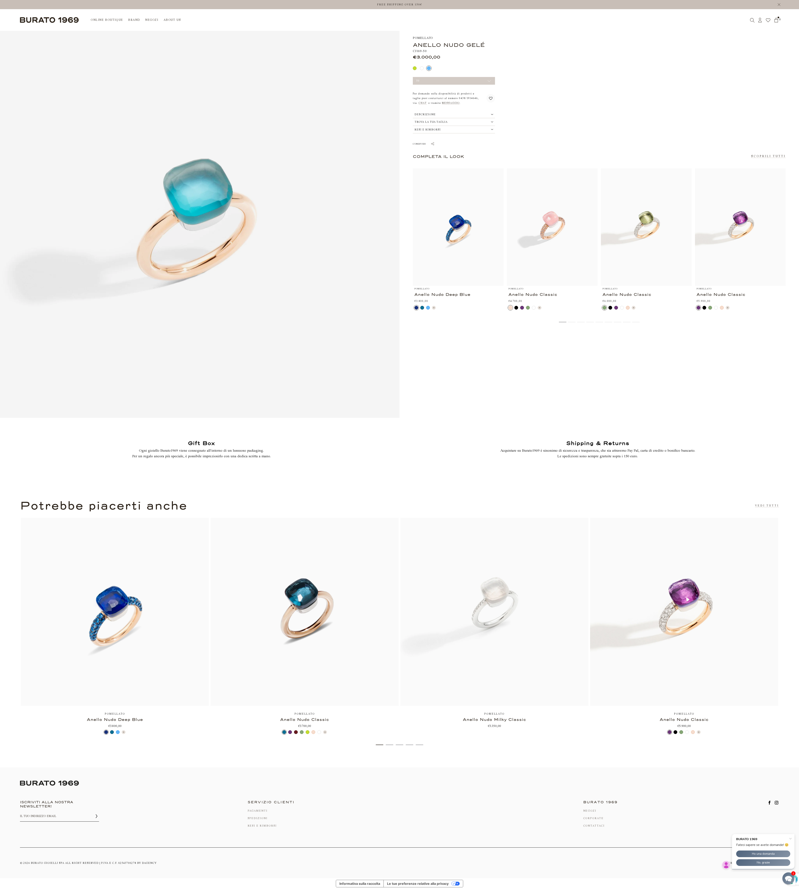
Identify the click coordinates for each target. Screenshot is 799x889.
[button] (490, 98)
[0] (776, 20)
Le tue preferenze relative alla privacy (418, 884)
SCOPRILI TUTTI (768, 156)
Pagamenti (258, 810)
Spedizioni (258, 818)
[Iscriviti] (96, 816)
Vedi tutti (767, 505)
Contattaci (594, 825)
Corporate (593, 818)
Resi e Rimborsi (262, 825)
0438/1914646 (468, 98)
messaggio (451, 103)
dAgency (149, 862)
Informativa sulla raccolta (359, 884)
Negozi (590, 810)
